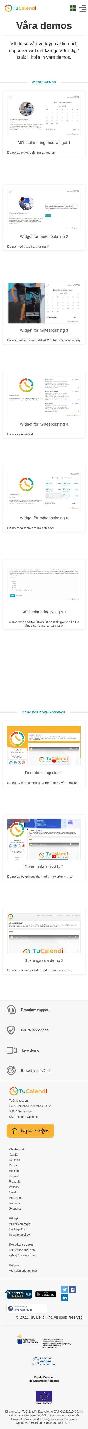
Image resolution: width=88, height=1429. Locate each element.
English (14, 1170)
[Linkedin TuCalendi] (64, 1297)
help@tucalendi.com (22, 1250)
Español (14, 1176)
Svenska (15, 1208)
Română (14, 1203)
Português (15, 1197)
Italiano (14, 1187)
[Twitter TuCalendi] (64, 1290)
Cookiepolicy (17, 1229)
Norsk (13, 1192)
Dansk (13, 1165)
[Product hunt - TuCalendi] (27, 1308)
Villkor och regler (20, 1224)
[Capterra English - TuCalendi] (18, 1294)
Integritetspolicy (19, 1234)
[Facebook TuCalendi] (72, 1290)
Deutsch (14, 1160)
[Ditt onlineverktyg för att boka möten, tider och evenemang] (18, 8)
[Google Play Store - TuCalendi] (45, 1294)
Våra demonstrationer (23, 1270)
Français (14, 1181)
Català (13, 1154)
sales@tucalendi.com (23, 1255)
